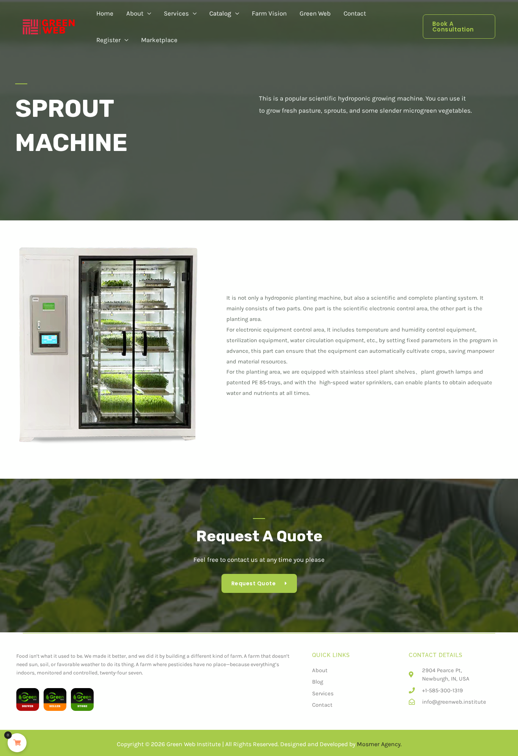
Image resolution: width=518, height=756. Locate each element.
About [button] (134, 13)
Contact (355, 13)
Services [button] (176, 13)
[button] (459, 26)
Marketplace (159, 40)
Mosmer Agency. (379, 744)
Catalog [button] (220, 13)
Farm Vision (269, 13)
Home (104, 13)
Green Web (315, 13)
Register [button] (108, 40)
